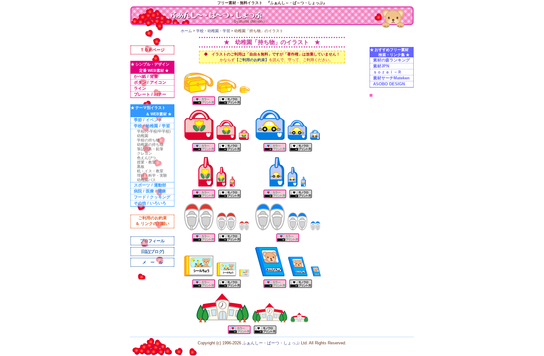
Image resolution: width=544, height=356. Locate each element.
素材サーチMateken (391, 78)
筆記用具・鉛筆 (150, 149)
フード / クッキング (152, 197)
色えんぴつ (146, 158)
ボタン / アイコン (150, 82)
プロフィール (152, 240)
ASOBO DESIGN (389, 84)
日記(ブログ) (152, 251)
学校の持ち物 (148, 140)
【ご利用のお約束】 (252, 60)
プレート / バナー (150, 94)
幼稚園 (142, 136)
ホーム (186, 31)
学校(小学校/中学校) (154, 131)
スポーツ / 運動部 (150, 185)
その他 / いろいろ (150, 203)
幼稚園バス (146, 180)
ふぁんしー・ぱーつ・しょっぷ (271, 343)
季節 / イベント (148, 120)
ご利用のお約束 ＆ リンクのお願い (152, 220)
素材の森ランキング (391, 60)
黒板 (140, 166)
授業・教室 (146, 162)
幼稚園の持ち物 (150, 144)
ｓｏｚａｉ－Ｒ (387, 72)
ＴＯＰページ (152, 50)
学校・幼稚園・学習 (213, 31)
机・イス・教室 (150, 171)
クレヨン (144, 153)
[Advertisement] (272, 67)
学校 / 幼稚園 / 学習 (152, 125)
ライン (140, 88)
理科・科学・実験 (152, 175)
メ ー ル (152, 262)
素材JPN (381, 66)
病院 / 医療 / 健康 (150, 191)
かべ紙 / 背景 (146, 76)
